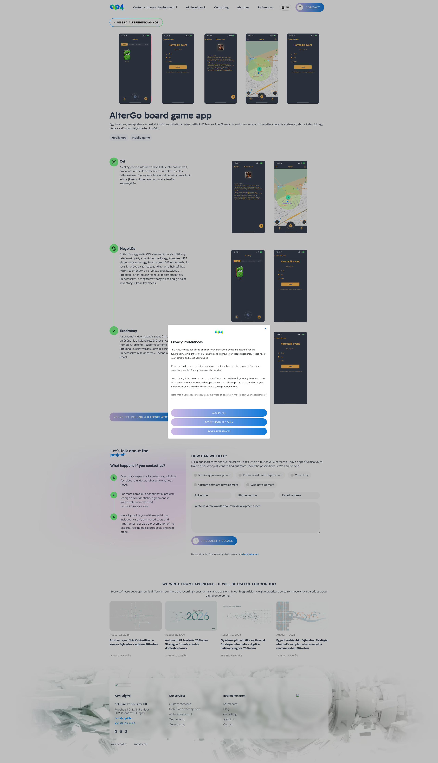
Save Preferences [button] (219, 431)
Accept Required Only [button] (219, 422)
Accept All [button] (219, 412)
